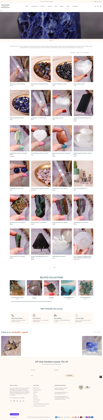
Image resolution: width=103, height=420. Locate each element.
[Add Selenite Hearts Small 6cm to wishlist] (70, 92)
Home (1, 10)
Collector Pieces (34, 6)
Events (55, 6)
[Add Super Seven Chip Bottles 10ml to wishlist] (91, 162)
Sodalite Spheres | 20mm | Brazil (16, 188)
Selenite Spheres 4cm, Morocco (59, 256)
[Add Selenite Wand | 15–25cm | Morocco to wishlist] (49, 92)
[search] (95, 6)
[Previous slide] (2, 1)
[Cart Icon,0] (100, 6)
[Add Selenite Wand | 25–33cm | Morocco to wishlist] (70, 162)
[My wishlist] (101, 377)
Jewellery (42, 6)
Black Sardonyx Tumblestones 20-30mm (39, 84)
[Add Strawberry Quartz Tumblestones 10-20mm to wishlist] (49, 162)
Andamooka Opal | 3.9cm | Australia (17, 222)
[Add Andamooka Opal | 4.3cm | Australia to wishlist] (70, 196)
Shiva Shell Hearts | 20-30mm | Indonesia (39, 153)
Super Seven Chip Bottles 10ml (80, 188)
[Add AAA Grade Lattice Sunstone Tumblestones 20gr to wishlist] (70, 127)
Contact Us (35, 396)
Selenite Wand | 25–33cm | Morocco (60, 188)
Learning (61, 6)
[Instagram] (97, 1)
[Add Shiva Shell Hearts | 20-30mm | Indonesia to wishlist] (49, 127)
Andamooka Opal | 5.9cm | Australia (38, 222)
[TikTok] (99, 1)
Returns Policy (36, 388)
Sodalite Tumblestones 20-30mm (17, 117)
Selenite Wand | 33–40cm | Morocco (17, 84)
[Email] (101, 1)
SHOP (27, 6)
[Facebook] (94, 1)
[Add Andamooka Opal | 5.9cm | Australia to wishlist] (49, 196)
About (68, 6)
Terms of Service (36, 400)
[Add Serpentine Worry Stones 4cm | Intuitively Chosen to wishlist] (28, 127)
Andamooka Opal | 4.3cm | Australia (59, 222)
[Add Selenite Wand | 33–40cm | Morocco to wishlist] (28, 58)
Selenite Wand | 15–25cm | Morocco (38, 117)
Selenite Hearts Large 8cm (79, 84)
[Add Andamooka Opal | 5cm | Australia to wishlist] (91, 196)
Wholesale (35, 392)
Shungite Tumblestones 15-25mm (59, 84)
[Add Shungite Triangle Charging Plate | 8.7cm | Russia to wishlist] (49, 230)
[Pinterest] (95, 1)
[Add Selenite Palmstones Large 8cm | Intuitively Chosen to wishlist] (91, 127)
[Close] (48, 402)
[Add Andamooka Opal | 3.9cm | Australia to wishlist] (28, 196)
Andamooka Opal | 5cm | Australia (81, 222)
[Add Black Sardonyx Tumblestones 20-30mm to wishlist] (49, 58)
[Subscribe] (22, 414)
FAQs (34, 394)
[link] (97, 332)
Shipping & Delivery (37, 390)
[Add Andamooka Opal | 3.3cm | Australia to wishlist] (28, 230)
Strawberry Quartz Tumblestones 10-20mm (40, 188)
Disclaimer (35, 398)
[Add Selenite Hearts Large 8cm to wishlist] (91, 58)
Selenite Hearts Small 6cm (57, 117)
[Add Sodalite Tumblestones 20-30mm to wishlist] (28, 92)
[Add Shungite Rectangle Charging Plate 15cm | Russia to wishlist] (91, 92)
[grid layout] (78, 52)
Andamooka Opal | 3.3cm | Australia (17, 256)
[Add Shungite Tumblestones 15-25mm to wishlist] (70, 58)
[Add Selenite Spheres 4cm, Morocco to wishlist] (70, 230)
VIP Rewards (74, 6)
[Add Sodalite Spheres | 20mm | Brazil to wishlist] (28, 162)
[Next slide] (91, 1)
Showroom (50, 6)
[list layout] (76, 52)
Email (7, 414)
